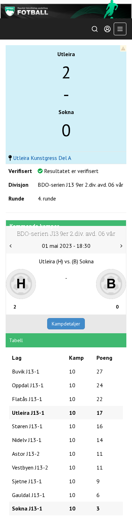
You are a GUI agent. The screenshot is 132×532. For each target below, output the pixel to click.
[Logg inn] (107, 29)
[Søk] (94, 29)
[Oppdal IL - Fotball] (66, 9)
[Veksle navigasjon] (120, 29)
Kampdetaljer (66, 324)
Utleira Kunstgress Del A (42, 157)
